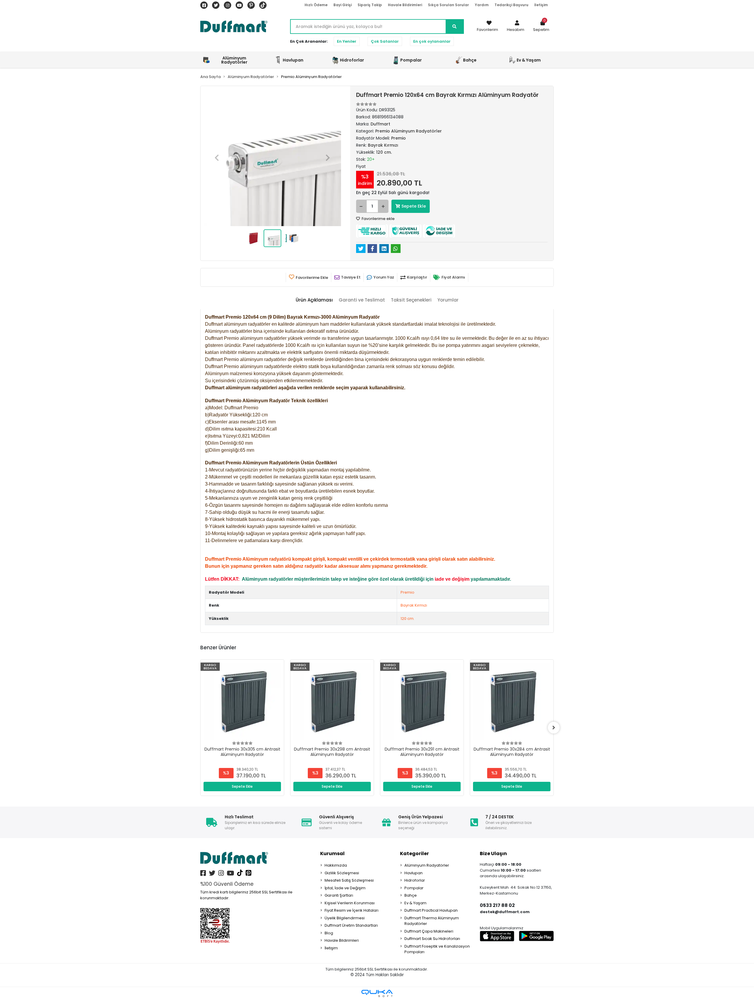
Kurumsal (332, 853)
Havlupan (413, 873)
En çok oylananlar (432, 41)
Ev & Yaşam (415, 903)
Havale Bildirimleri (405, 4)
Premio (407, 592)
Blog (329, 933)
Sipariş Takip (370, 4)
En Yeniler (346, 41)
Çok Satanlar (385, 41)
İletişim (541, 4)
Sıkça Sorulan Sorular (448, 4)
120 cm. (407, 618)
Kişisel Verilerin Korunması (350, 903)
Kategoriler (414, 853)
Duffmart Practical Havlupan (431, 910)
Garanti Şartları (339, 895)
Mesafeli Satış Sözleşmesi (349, 880)
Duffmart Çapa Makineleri (428, 931)
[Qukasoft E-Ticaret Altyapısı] (377, 993)
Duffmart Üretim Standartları (351, 925)
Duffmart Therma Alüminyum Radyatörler (431, 921)
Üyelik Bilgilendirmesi (345, 918)
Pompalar (414, 888)
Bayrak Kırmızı (414, 605)
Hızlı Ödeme (316, 4)
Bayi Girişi (342, 4)
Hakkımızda (336, 865)
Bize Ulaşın (493, 853)
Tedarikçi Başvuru (511, 4)
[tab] (314, 300)
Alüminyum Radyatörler (426, 865)
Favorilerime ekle (378, 218)
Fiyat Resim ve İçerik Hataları (351, 910)
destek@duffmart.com (505, 912)
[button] (515, 26)
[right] (553, 727)
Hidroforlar (414, 880)
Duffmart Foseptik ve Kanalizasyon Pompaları (437, 949)
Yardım (482, 4)
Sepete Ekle (413, 206)
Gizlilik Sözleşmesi (342, 873)
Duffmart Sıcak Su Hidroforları (432, 938)
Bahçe (410, 895)
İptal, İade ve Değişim (345, 888)
